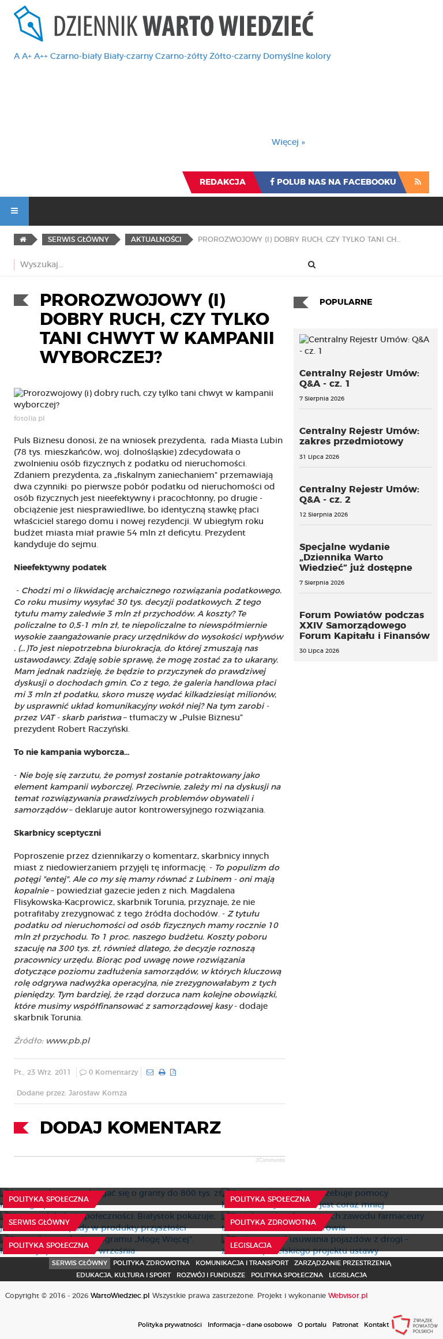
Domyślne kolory (297, 57)
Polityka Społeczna (49, 1199)
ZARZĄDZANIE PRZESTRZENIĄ (342, 1263)
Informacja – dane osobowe (250, 1325)
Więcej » (288, 143)
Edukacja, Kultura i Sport (123, 1275)
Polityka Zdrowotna (273, 1222)
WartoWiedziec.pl (120, 1295)
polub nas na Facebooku (335, 182)
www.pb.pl (67, 1041)
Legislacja (251, 1245)
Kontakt (376, 1325)
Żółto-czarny (235, 57)
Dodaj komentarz (130, 1128)
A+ (27, 57)
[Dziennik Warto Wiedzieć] (164, 24)
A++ (41, 57)
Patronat (345, 1325)
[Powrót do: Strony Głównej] (23, 239)
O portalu (312, 1325)
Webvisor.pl (348, 1295)
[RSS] (418, 182)
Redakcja (223, 182)
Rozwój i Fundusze (211, 1275)
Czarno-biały (76, 57)
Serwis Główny (79, 1263)
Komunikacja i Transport (242, 1263)
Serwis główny (39, 1222)
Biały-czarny (128, 57)
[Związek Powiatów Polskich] (415, 1324)
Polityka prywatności (170, 1325)
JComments (270, 1160)
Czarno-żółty (181, 57)
